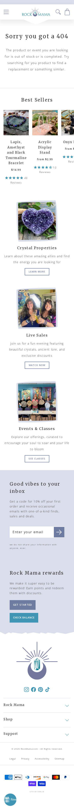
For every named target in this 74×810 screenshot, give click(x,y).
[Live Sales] (37, 308)
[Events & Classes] (37, 401)
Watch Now (37, 365)
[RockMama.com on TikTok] (47, 689)
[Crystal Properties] (37, 221)
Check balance (24, 617)
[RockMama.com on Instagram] (26, 689)
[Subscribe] (59, 532)
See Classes (37, 458)
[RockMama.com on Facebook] (33, 689)
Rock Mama (14, 705)
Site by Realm (37, 791)
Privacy (25, 758)
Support (10, 734)
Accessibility (42, 758)
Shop (8, 719)
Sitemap (60, 758)
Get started (22, 605)
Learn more (37, 271)
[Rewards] (10, 800)
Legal (12, 758)
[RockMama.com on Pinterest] (40, 689)
